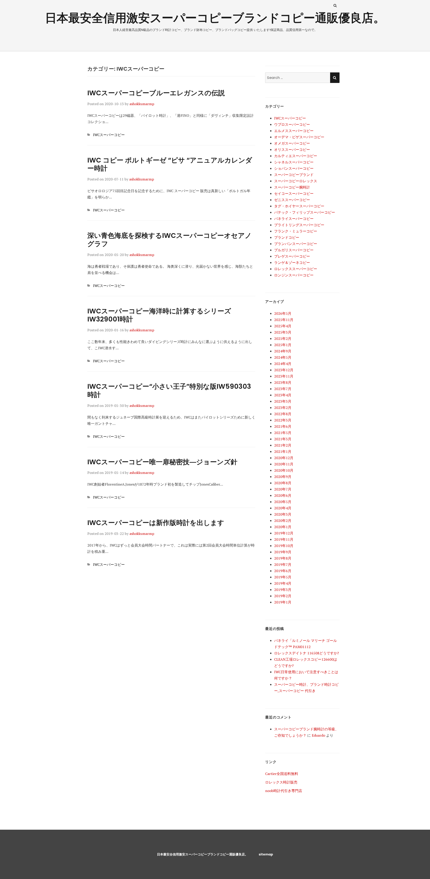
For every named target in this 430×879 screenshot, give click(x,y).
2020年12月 (283, 457)
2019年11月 (283, 539)
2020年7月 (282, 489)
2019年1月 (282, 602)
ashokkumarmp (141, 103)
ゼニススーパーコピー (292, 199)
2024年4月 (282, 363)
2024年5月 (282, 357)
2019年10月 (283, 545)
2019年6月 (282, 570)
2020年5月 (282, 501)
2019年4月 (282, 583)
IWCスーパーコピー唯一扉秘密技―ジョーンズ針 (162, 462)
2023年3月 (282, 401)
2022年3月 (282, 420)
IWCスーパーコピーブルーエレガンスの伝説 (156, 93)
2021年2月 (282, 445)
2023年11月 (283, 376)
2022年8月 (282, 413)
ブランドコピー (286, 237)
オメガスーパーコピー (292, 143)
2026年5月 (282, 313)
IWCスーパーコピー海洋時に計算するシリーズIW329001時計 (159, 315)
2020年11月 (283, 464)
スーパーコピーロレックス (295, 180)
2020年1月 (282, 526)
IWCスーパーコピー (109, 134)
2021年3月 (282, 438)
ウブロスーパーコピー (292, 124)
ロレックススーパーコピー (295, 268)
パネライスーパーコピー (294, 218)
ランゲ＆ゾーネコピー (292, 262)
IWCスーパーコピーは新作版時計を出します (155, 522)
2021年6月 (282, 426)
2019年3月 (282, 589)
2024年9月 (282, 351)
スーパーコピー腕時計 (292, 187)
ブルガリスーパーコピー (294, 249)
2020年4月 (282, 508)
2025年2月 (282, 338)
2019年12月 (283, 533)
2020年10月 (283, 470)
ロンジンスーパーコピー (294, 275)
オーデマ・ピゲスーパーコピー (299, 137)
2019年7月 (282, 564)
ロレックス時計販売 (281, 782)
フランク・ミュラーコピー (295, 231)
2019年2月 (282, 595)
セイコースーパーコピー (294, 193)
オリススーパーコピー (292, 149)
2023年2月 (282, 407)
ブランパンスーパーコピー (295, 243)
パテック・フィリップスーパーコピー (304, 212)
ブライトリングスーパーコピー (299, 224)
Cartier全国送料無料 (281, 773)
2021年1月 (282, 451)
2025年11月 (283, 319)
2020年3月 (282, 514)
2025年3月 (282, 332)
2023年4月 (282, 395)
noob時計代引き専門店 (283, 790)
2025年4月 (282, 325)
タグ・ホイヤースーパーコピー (299, 206)
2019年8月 (282, 558)
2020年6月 (282, 495)
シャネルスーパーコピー (294, 162)
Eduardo (318, 735)
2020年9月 (282, 476)
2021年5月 (282, 432)
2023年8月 (282, 382)
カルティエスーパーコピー (295, 155)
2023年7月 (282, 388)
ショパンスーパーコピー (294, 168)
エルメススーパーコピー (294, 130)
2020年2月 (282, 520)
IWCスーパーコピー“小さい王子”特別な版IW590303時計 (169, 390)
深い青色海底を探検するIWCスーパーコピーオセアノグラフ (169, 240)
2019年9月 (282, 551)
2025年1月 (282, 344)
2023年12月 (283, 369)
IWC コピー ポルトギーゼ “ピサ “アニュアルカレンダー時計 (169, 164)
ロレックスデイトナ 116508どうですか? (306, 653)
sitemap (266, 854)
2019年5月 (282, 577)
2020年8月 (282, 482)
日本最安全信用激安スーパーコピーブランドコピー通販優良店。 (215, 18)
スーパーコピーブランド (294, 174)
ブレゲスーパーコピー (292, 256)
